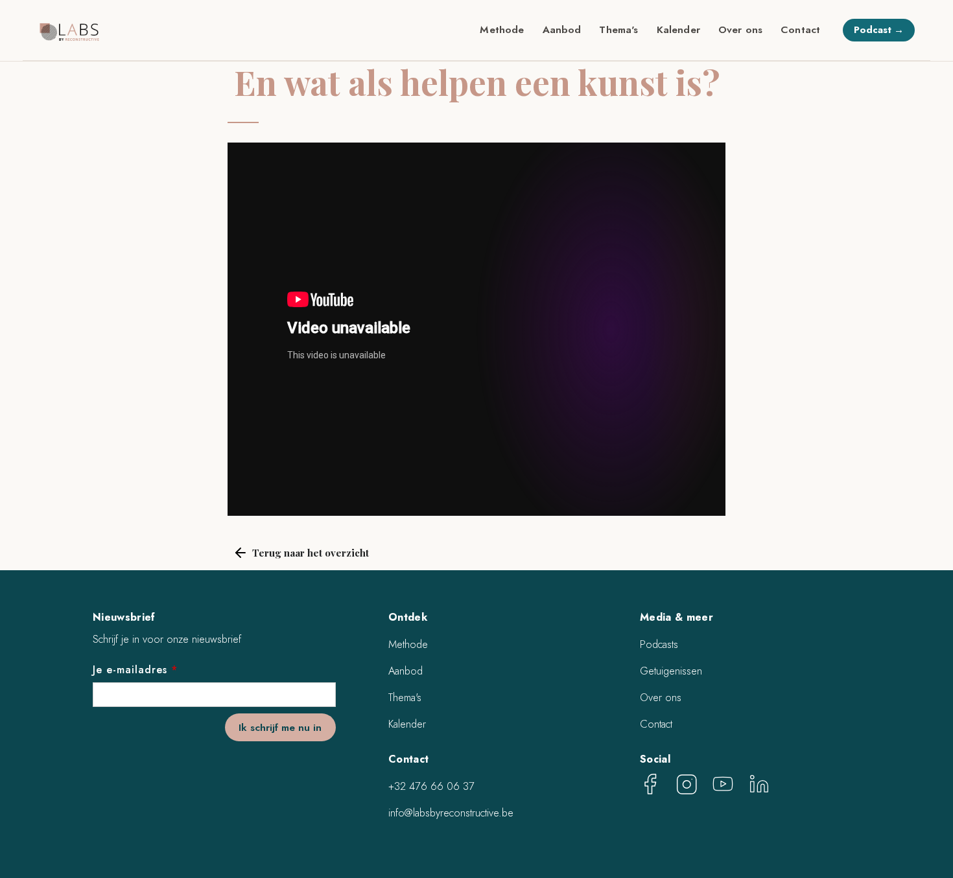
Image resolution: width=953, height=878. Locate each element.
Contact (800, 29)
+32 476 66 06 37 (431, 786)
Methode (502, 29)
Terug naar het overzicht (310, 552)
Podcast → (879, 30)
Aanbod (562, 29)
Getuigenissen (671, 671)
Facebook (650, 784)
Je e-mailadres (135, 670)
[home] (70, 30)
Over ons (740, 29)
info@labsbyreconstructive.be (450, 812)
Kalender (678, 29)
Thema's (618, 29)
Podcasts (659, 644)
